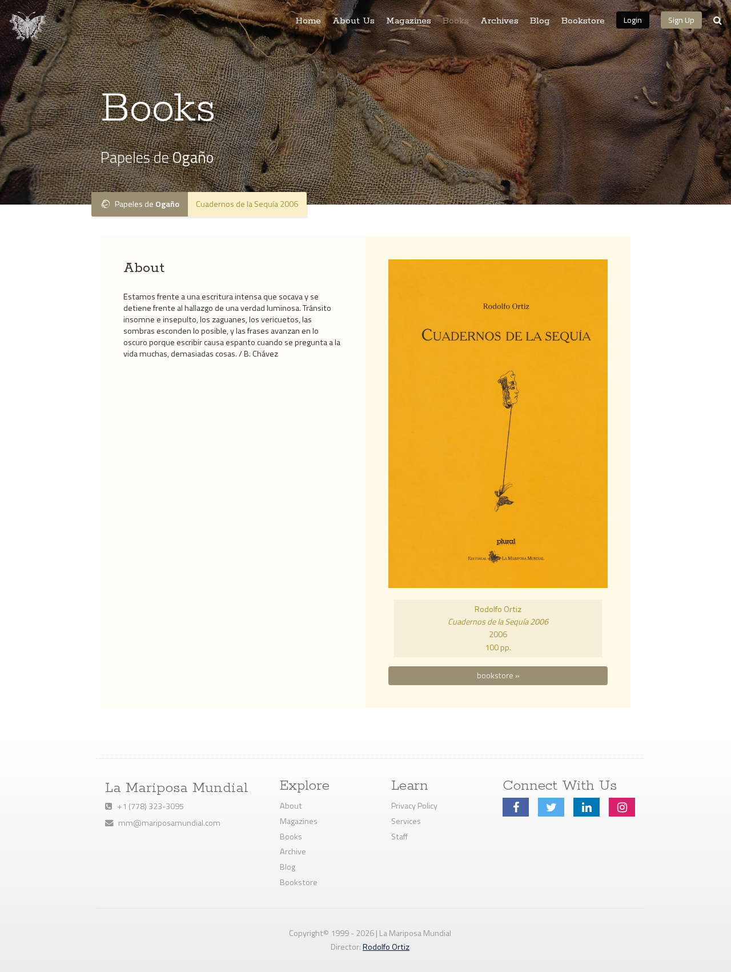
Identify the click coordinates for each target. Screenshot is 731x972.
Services (406, 821)
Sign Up (681, 20)
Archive (293, 851)
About (291, 805)
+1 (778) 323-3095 (148, 806)
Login (633, 20)
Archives (499, 21)
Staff (399, 836)
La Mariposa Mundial (176, 788)
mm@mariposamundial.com (166, 823)
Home (308, 21)
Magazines (408, 21)
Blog (540, 21)
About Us (353, 21)
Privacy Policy (414, 805)
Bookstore (583, 21)
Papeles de (144, 204)
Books (456, 21)
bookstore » (498, 675)
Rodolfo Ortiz (386, 947)
